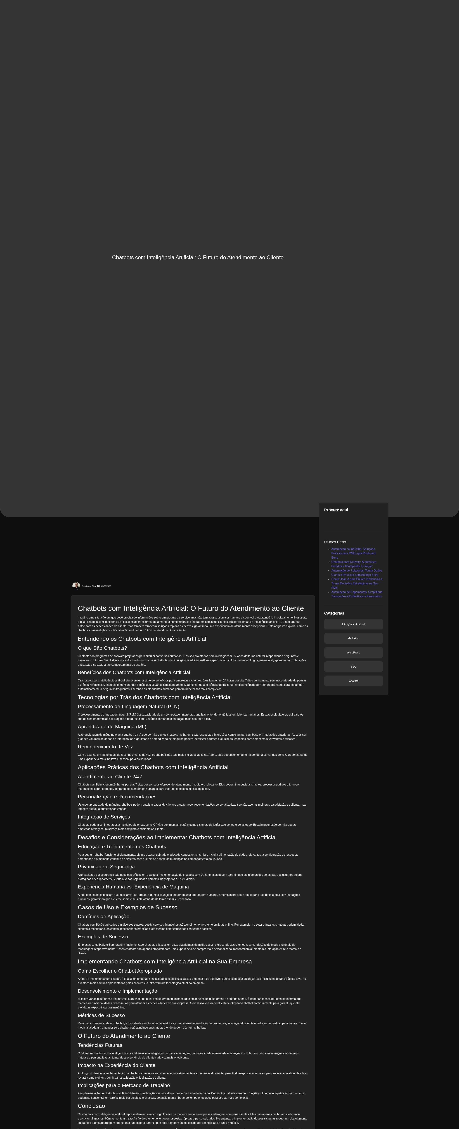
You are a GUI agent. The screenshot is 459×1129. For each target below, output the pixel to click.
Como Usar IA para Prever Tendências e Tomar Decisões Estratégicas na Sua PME (356, 583)
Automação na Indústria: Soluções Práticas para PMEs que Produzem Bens (353, 553)
